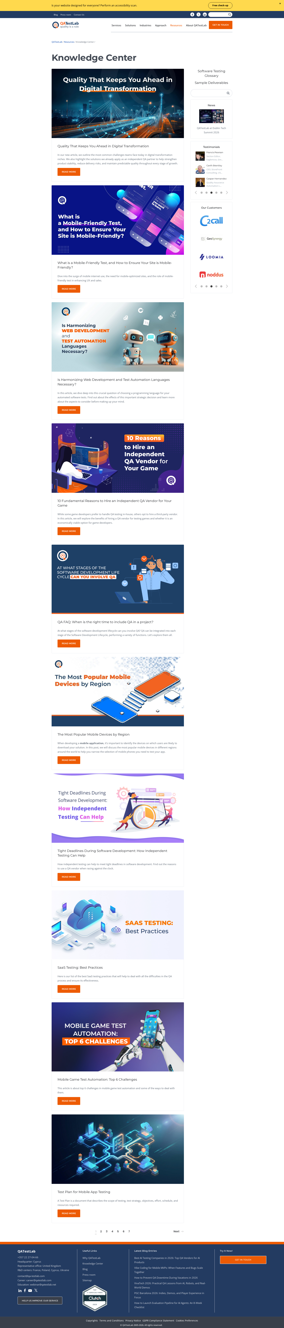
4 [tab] (216, 192)
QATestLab (57, 41)
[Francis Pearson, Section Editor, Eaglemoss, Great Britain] (200, 156)
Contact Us (79, 14)
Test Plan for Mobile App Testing (84, 1192)
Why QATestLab (91, 1258)
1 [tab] (201, 192)
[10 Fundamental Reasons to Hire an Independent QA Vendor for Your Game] (118, 457)
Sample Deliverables (211, 83)
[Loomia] (211, 256)
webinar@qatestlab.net (43, 1284)
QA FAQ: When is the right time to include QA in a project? (105, 622)
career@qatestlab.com (38, 1280)
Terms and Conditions (111, 1320)
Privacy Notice (133, 1320)
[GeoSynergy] (211, 238)
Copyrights (92, 1320)
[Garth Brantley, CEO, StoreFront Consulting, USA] (200, 169)
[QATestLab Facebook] (192, 14)
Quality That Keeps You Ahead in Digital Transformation (103, 146)
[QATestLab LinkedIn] (205, 14)
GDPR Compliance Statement (158, 1320)
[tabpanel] (211, 170)
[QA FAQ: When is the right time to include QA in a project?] (118, 579)
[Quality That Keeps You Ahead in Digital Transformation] (118, 103)
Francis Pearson (214, 152)
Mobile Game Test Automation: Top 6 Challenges (97, 1079)
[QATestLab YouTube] (30, 1291)
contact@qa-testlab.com (31, 1276)
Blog (56, 14)
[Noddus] (211, 274)
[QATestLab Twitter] (199, 14)
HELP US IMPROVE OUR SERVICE (40, 1300)
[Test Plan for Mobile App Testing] (118, 1148)
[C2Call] (211, 220)
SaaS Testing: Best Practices (80, 967)
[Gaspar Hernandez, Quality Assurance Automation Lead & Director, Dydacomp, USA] (200, 182)
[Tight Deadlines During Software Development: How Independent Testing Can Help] (118, 807)
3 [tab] (211, 192)
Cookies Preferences (187, 1320)
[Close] (280, 3)
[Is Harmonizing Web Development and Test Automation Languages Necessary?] (118, 336)
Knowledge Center (93, 1263)
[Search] (229, 14)
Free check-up (220, 5)
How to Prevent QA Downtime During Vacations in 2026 (166, 1277)
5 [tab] (221, 192)
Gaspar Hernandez (216, 178)
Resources (69, 41)
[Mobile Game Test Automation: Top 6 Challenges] (118, 1036)
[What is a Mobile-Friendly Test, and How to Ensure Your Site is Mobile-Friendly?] (118, 219)
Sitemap (87, 1280)
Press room (65, 14)
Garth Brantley (214, 165)
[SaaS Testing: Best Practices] (118, 924)
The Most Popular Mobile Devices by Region (94, 734)
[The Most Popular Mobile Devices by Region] (118, 691)
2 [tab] (206, 192)
